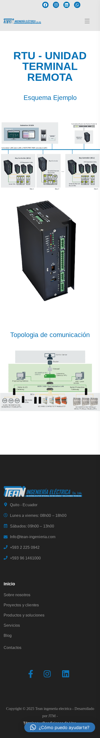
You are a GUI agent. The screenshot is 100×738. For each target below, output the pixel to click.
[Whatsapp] (77, 5)
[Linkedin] (66, 5)
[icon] (30, 674)
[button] (59, 727)
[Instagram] (56, 5)
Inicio (9, 583)
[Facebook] (45, 5)
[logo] (43, 491)
